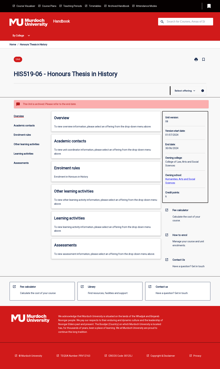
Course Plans (49, 6)
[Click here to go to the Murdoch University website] (28, 23)
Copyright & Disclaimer (163, 355)
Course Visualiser (25, 6)
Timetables (95, 6)
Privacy (197, 355)
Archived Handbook (118, 6)
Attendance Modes (146, 6)
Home (13, 44)
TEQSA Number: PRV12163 (75, 355)
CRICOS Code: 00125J (120, 355)
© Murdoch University (30, 355)
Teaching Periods (72, 6)
